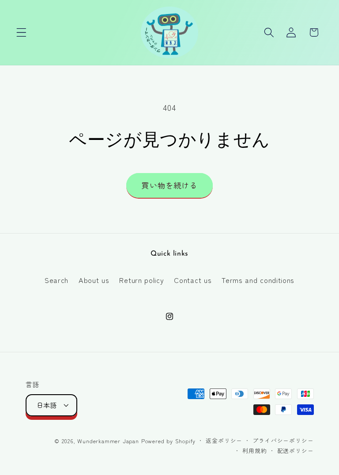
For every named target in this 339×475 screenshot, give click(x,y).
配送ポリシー (295, 450)
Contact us (192, 280)
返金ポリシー (224, 440)
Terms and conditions (258, 280)
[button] (21, 32)
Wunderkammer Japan (108, 441)
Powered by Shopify (168, 441)
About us (94, 280)
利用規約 (254, 450)
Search (56, 280)
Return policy (141, 280)
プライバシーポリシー (282, 440)
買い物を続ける (169, 185)
